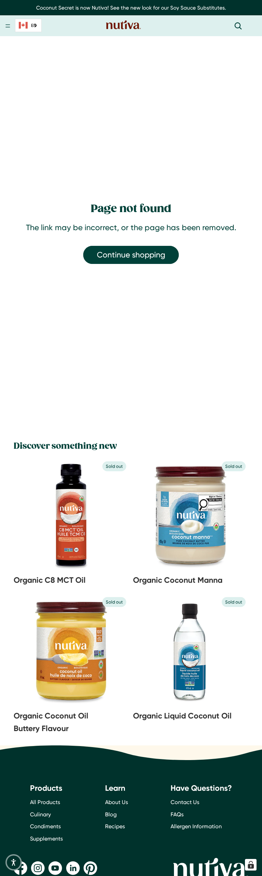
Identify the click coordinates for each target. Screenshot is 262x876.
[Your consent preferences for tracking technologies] (251, 865)
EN (34, 25)
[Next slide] (112, 515)
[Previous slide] (31, 515)
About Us (116, 802)
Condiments (45, 826)
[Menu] (8, 26)
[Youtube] (55, 868)
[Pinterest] (90, 868)
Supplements (46, 838)
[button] (13, 862)
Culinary (40, 814)
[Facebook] (20, 868)
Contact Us (185, 802)
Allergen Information (196, 826)
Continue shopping (131, 254)
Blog (111, 814)
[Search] (238, 25)
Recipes (115, 826)
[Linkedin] (73, 868)
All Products (45, 802)
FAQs (177, 814)
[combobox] (28, 25)
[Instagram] (38, 868)
